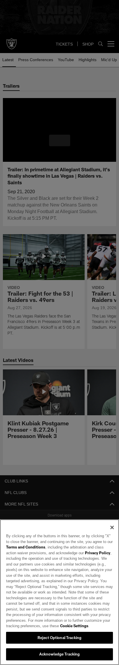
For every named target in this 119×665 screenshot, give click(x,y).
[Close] (112, 527)
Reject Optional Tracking (59, 637)
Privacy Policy (84, 553)
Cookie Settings (58, 625)
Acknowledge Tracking (59, 654)
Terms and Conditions (25, 547)
